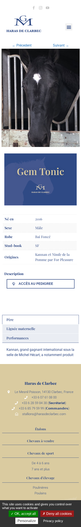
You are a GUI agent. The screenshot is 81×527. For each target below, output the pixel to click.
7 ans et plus (41, 469)
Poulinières (40, 488)
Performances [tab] (17, 338)
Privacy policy (53, 521)
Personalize (26, 521)
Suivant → (61, 45)
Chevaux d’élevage (40, 478)
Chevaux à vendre (40, 441)
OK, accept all (25, 514)
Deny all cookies (58, 514)
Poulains (40, 493)
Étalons (40, 429)
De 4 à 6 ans (40, 463)
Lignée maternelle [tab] (20, 328)
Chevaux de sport (40, 453)
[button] (68, 27)
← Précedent (22, 45)
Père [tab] (10, 319)
